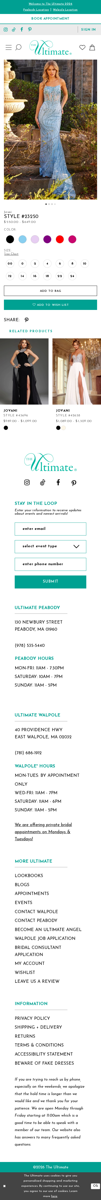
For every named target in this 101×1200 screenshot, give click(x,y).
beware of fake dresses (44, 1063)
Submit (50, 582)
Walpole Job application (45, 939)
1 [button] (46, 204)
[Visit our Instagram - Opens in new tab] (6, 29)
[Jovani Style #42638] (76, 371)
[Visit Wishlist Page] (82, 47)
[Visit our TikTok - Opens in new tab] (14, 29)
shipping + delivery (38, 1027)
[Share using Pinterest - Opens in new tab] (26, 320)
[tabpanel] (50, 130)
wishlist (25, 973)
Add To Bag (51, 291)
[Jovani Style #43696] (24, 371)
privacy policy (32, 1019)
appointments (32, 894)
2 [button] (49, 204)
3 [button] (52, 204)
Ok (95, 1186)
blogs (22, 885)
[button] (88, 29)
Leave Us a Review (37, 982)
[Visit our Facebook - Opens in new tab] (22, 29)
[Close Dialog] (4, 1186)
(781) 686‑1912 (28, 753)
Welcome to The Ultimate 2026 (51, 4)
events (23, 903)
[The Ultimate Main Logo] (50, 47)
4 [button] (55, 204)
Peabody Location (36, 10)
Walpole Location (65, 10)
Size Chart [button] (11, 254)
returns (25, 1036)
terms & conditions (39, 1045)
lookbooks (29, 876)
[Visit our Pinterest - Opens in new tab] (30, 29)
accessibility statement (44, 1054)
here (54, 1196)
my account (30, 964)
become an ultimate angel (48, 930)
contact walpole (36, 912)
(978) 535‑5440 (30, 646)
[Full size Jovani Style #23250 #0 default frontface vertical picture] (50, 130)
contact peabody (36, 921)
